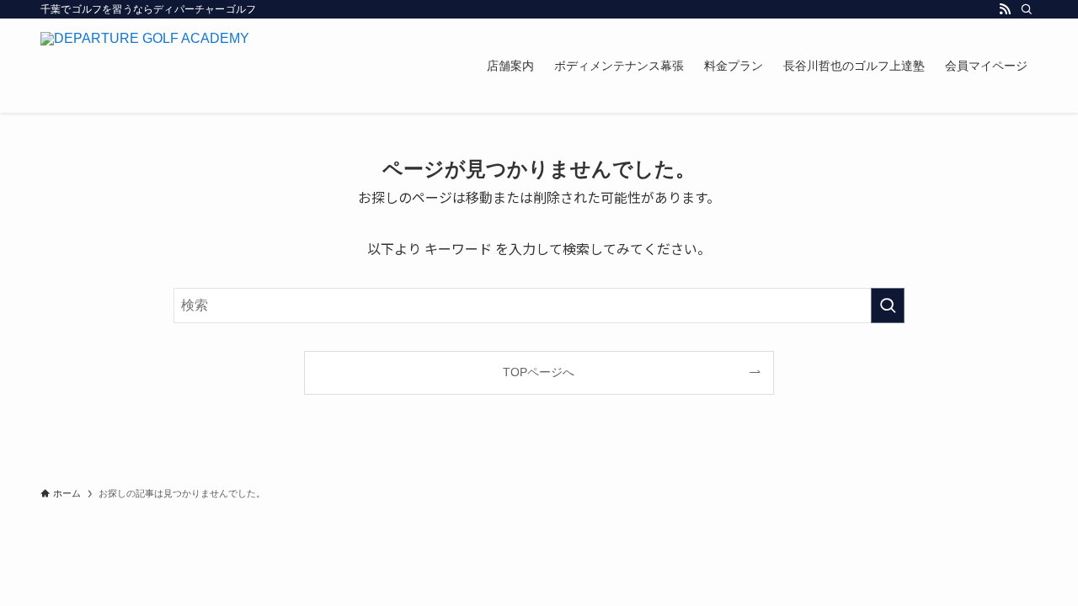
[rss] (1005, 9)
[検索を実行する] (888, 305)
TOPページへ (538, 372)
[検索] (1027, 9)
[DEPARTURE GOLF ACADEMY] (144, 65)
